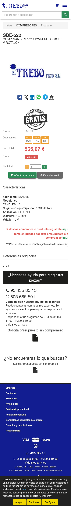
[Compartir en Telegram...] (46, 97)
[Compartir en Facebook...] (19, 97)
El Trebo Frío (17, 470)
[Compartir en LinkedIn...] (32, 97)
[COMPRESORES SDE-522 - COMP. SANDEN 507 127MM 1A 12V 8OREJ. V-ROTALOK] (35, 70)
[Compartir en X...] (26, 97)
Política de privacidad (17, 409)
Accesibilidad (13, 430)
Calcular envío (51, 175)
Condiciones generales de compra (24, 420)
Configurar (50, 502)
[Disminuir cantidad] (27, 167)
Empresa (11, 387)
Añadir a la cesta (23, 175)
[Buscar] (65, 14)
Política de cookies (16, 414)
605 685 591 (22, 296)
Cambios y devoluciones (19, 425)
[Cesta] (57, 5)
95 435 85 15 (23, 290)
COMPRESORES (26, 25)
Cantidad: (8, 166)
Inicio (9, 25)
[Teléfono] (7, 290)
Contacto (11, 393)
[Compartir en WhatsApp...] (39, 97)
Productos (11, 398)
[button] (51, 97)
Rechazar (34, 502)
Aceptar (19, 502)
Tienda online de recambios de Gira (46, 470)
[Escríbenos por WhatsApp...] (35, 446)
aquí (65, 229)
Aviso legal (12, 403)
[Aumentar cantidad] (44, 167)
